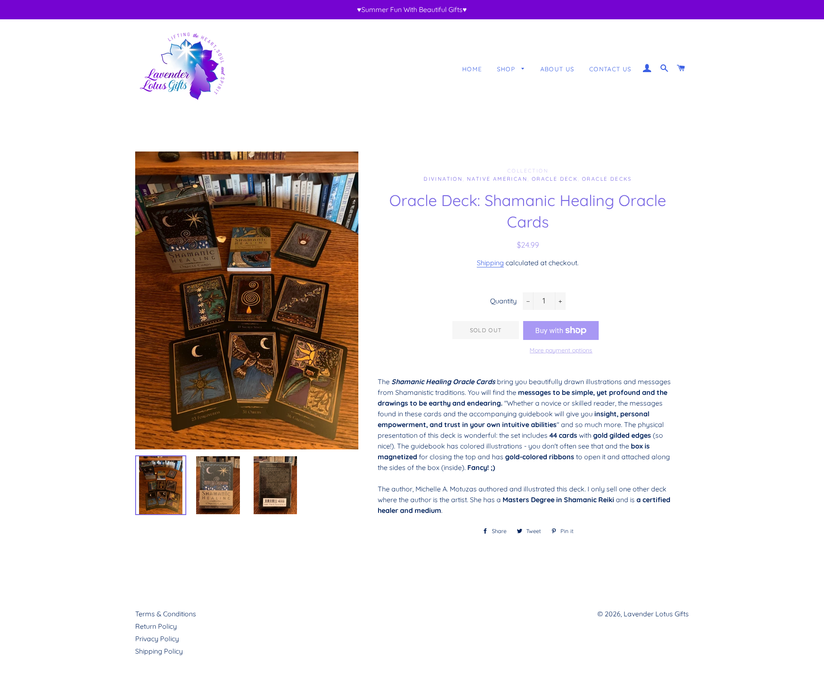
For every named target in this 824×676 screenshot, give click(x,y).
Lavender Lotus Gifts (656, 613)
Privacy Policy (157, 638)
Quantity (503, 301)
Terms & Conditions (165, 613)
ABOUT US (557, 69)
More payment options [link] (561, 350)
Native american (497, 179)
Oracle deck (555, 179)
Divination (443, 179)
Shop (507, 69)
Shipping (490, 262)
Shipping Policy (159, 651)
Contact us (610, 69)
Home (472, 69)
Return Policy (156, 626)
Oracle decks (607, 179)
